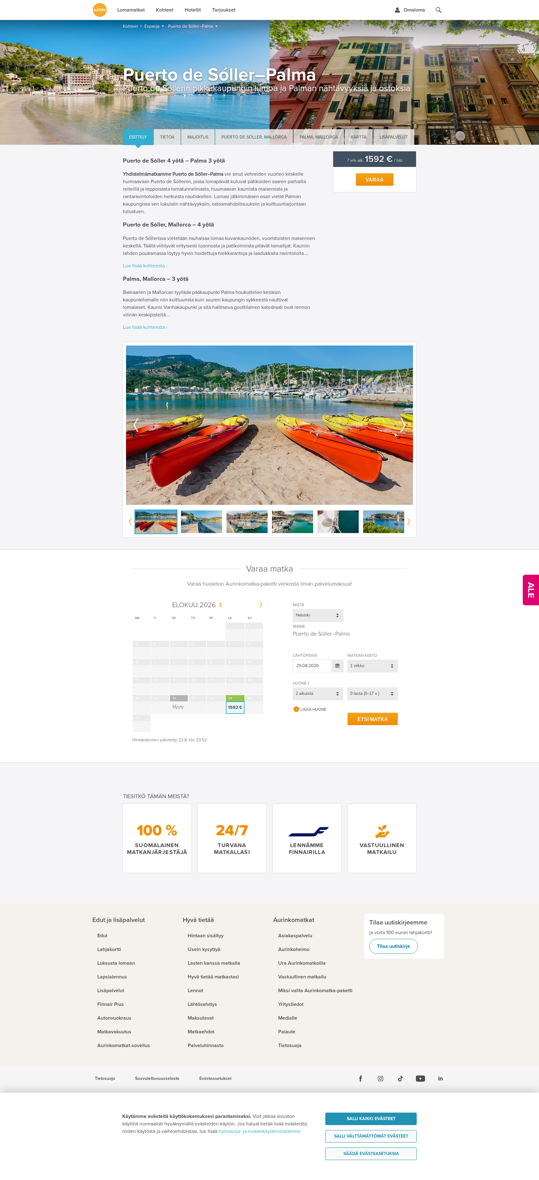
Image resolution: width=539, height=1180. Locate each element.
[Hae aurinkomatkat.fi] (438, 9)
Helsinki (303, 615)
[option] (269, 425)
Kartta (359, 137)
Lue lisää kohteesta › (145, 266)
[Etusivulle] (100, 10)
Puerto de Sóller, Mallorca (254, 137)
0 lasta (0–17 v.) (364, 693)
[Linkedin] (440, 1078)
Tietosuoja (105, 1078)
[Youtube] (420, 1078)
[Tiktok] (400, 1078)
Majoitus (197, 137)
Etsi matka (372, 719)
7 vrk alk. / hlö (374, 160)
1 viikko (357, 665)
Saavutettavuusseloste (157, 1078)
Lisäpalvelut (394, 137)
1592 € (235, 707)
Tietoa (167, 137)
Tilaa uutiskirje (393, 946)
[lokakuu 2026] (261, 605)
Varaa (375, 180)
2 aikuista (304, 693)
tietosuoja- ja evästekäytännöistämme (260, 1131)
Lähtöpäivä (305, 655)
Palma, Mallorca (319, 137)
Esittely (138, 137)
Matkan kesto (362, 655)
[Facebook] (360, 1078)
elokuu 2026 (194, 605)
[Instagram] (380, 1078)
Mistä (298, 604)
